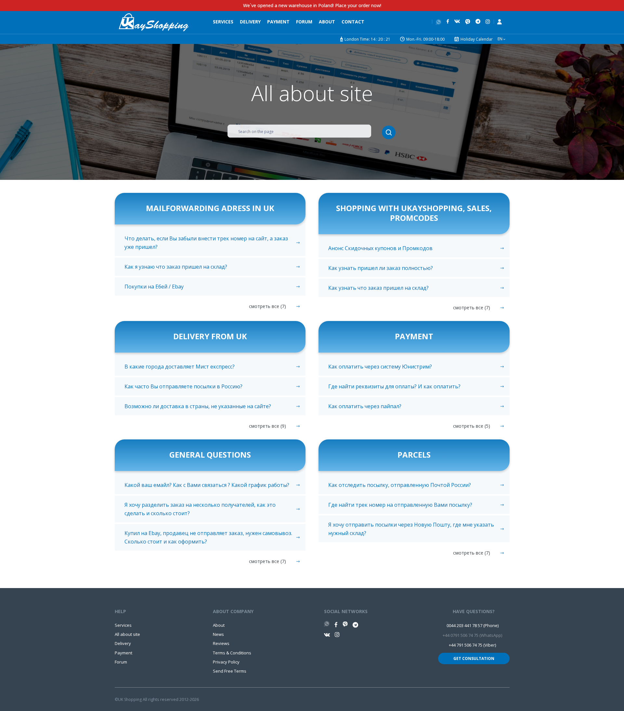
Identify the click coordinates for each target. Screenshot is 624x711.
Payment (278, 22)
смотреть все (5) (471, 426)
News (218, 634)
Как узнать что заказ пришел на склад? (378, 287)
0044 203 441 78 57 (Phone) (473, 625)
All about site (127, 634)
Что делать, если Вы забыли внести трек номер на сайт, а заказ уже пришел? (206, 242)
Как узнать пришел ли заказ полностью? (380, 268)
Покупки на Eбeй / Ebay (154, 286)
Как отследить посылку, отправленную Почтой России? (399, 485)
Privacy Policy (226, 662)
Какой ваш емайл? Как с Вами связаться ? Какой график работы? (206, 485)
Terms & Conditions (232, 653)
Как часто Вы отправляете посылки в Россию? (183, 386)
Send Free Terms (229, 671)
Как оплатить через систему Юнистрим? (380, 366)
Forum (304, 22)
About (327, 22)
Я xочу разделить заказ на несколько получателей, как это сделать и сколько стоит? (200, 509)
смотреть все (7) (267, 306)
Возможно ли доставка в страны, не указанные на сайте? (197, 406)
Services (223, 22)
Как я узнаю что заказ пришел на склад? (175, 266)
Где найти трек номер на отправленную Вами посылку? (400, 504)
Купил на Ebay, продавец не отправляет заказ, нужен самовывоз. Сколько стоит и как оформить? (208, 537)
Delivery (250, 22)
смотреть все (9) (267, 426)
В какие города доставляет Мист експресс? (179, 366)
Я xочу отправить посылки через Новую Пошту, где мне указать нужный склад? (411, 529)
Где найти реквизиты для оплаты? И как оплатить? (394, 386)
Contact (353, 22)
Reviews (221, 643)
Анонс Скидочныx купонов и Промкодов (380, 248)
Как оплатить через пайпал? (364, 406)
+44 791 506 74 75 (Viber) (472, 645)
